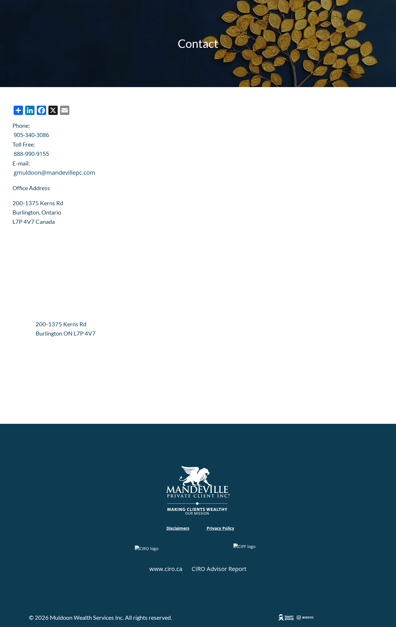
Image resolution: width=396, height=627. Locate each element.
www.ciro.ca (165, 569)
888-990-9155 (31, 154)
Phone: (21, 125)
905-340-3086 (31, 135)
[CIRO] (166, 553)
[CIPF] (247, 553)
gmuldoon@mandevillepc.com (54, 172)
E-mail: (21, 163)
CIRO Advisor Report (219, 569)
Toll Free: (23, 144)
